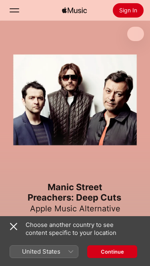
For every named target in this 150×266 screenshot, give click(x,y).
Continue (112, 251)
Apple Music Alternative (75, 208)
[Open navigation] (14, 10)
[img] (74, 10)
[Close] (13, 226)
